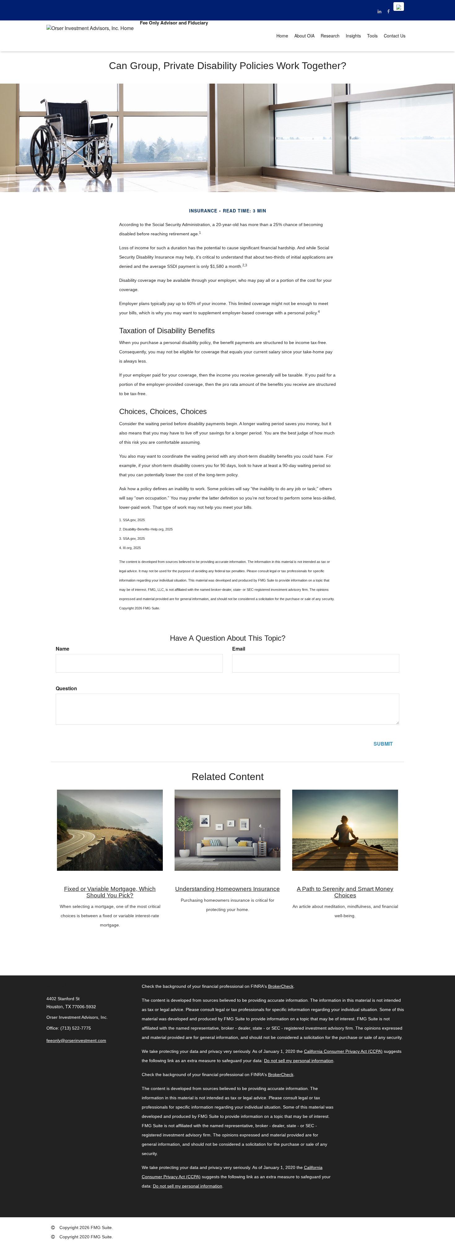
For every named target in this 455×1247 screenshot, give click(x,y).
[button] (304, 36)
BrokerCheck (280, 986)
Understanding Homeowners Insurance (227, 889)
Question (66, 688)
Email (238, 648)
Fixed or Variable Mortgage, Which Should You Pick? (110, 892)
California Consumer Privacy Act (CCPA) (343, 1051)
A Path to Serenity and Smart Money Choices (345, 892)
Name (62, 648)
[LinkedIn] (379, 11)
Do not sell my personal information (298, 1060)
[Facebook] (388, 11)
